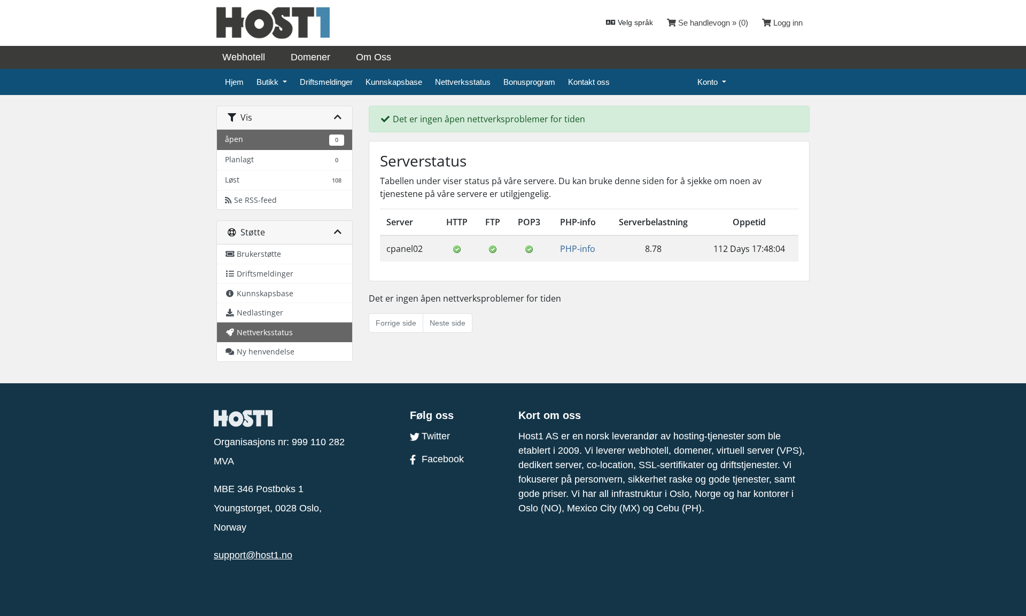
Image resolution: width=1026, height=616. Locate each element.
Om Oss (373, 57)
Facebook (443, 459)
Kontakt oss (589, 81)
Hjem (234, 81)
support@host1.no (253, 555)
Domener (310, 57)
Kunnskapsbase (394, 81)
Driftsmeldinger (326, 81)
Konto (708, 81)
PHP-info (577, 249)
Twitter (436, 436)
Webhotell (243, 57)
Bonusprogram (529, 81)
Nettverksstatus (463, 81)
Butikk (268, 81)
